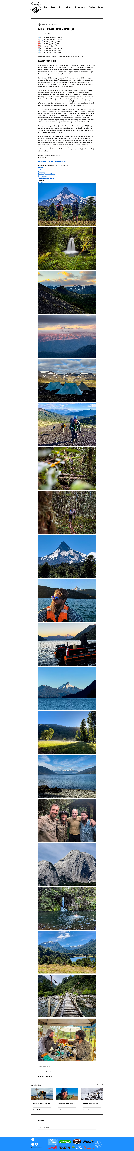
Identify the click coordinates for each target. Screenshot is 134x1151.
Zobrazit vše (100, 1084)
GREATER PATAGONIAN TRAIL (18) (66, 1103)
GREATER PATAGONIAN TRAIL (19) (41, 1103)
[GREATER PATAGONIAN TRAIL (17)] (92, 1094)
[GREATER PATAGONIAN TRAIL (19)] (42, 1094)
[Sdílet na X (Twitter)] (43, 1071)
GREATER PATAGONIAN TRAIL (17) (91, 1103)
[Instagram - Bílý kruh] (36, 1144)
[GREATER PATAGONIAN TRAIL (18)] (67, 1094)
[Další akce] (95, 24)
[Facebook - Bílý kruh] (32, 1144)
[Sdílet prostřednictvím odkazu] (50, 1071)
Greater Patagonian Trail (44, 1066)
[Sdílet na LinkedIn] (46, 1071)
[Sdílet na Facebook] (39, 1071)
